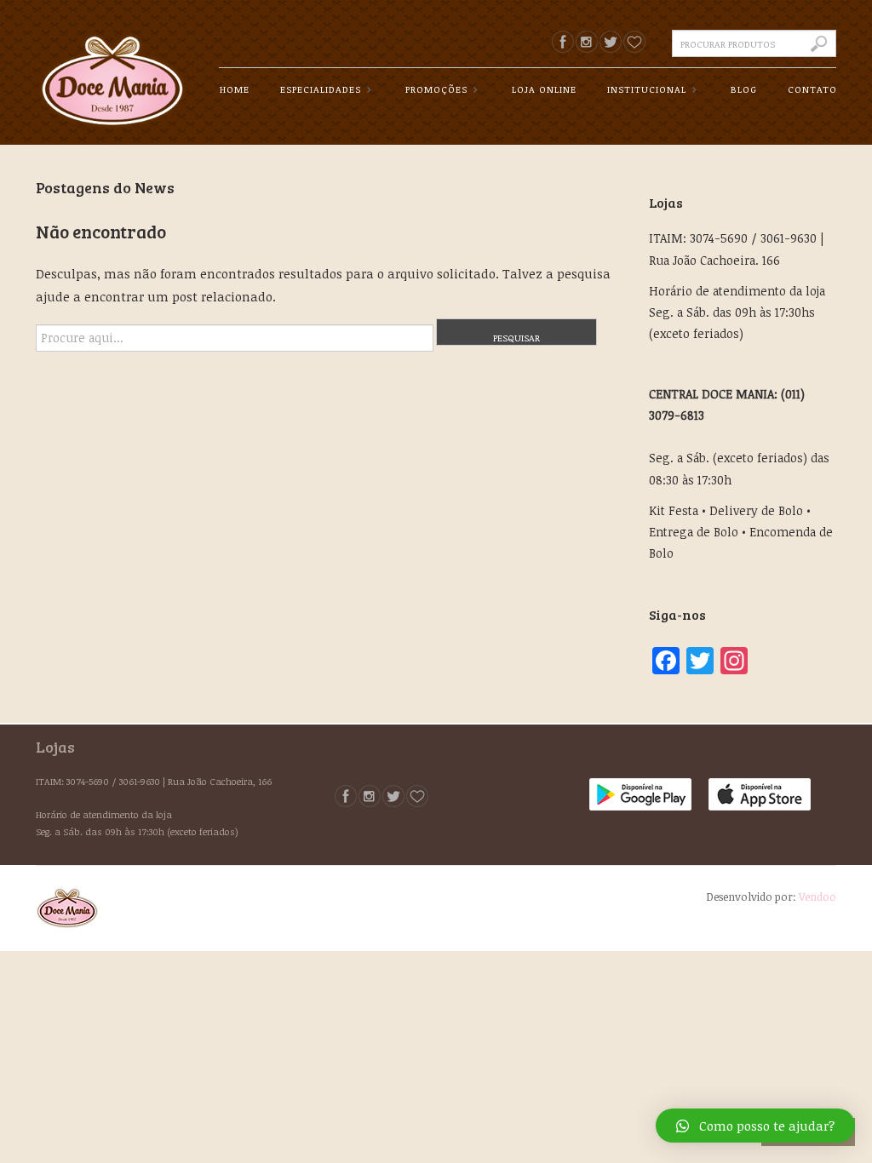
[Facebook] (563, 42)
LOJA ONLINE (544, 89)
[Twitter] (611, 42)
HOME (235, 89)
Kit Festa (673, 510)
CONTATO (812, 89)
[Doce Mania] (112, 67)
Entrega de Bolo (693, 532)
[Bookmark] (634, 42)
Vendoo (817, 896)
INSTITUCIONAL (644, 91)
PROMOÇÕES (434, 91)
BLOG (744, 89)
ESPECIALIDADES (318, 91)
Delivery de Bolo (756, 510)
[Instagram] (587, 42)
